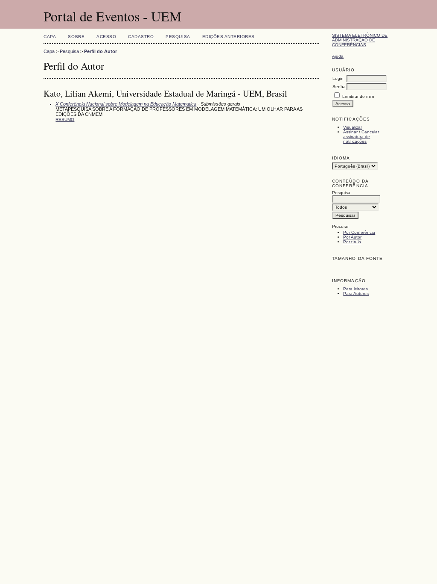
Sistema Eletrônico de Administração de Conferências (359, 40)
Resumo (64, 119)
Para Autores (356, 293)
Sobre (76, 36)
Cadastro (141, 36)
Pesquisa (178, 36)
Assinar (350, 132)
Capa (50, 36)
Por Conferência (359, 232)
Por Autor (352, 237)
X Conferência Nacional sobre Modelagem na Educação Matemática (125, 103)
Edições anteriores (228, 36)
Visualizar (352, 127)
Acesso (106, 36)
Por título (352, 241)
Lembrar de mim (358, 96)
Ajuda (338, 56)
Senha (339, 86)
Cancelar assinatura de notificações (361, 137)
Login (338, 78)
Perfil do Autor (100, 51)
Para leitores (355, 288)
